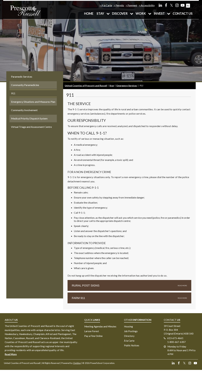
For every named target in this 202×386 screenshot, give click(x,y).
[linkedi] (160, 5)
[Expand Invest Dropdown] (168, 13)
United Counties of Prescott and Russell (86, 85)
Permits (120, 5)
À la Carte (106, 5)
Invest (159, 13)
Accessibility (148, 5)
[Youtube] (182, 5)
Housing (128, 326)
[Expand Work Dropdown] (149, 13)
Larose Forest (91, 331)
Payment (132, 5)
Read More (11, 354)
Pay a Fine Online (93, 335)
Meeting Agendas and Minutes (100, 326)
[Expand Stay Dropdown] (108, 13)
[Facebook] (166, 5)
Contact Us (183, 13)
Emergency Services (126, 85)
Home (88, 13)
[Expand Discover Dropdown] (131, 13)
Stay (100, 13)
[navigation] (25, 10)
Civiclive (77, 363)
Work (141, 13)
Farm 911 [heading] (78, 298)
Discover (120, 13)
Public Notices (131, 345)
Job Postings (131, 331)
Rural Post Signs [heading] (85, 285)
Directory (129, 335)
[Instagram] (177, 5)
